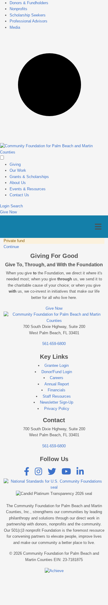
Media (15, 27)
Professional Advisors (28, 21)
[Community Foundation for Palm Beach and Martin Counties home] (54, 149)
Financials (56, 390)
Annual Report (56, 384)
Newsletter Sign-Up (56, 402)
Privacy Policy (56, 408)
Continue (11, 246)
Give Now (8, 212)
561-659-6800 (54, 343)
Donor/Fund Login (56, 372)
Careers (56, 378)
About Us (18, 182)
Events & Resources (28, 189)
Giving (15, 164)
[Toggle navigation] (98, 227)
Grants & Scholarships (29, 176)
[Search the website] (54, 89)
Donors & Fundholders (29, 3)
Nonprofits (18, 9)
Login (5, 206)
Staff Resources (56, 396)
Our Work (18, 170)
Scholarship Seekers (28, 15)
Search (16, 206)
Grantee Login (56, 365)
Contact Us (19, 195)
